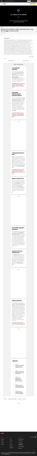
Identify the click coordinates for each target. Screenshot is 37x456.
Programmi (11, 447)
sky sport (2, 439)
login (35, 1)
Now (10, 442)
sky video (2, 442)
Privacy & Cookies (18, 452)
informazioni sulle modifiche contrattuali (26, 452)
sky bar (11, 444)
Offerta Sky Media (21, 446)
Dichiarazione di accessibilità (20, 444)
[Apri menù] (1, 3)
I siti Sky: (2, 437)
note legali (20, 442)
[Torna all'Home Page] (4, 3)
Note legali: (20, 437)
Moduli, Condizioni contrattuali (12, 452)
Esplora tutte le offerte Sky (9, 1)
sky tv (11, 439)
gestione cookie (21, 439)
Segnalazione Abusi (7, 454)
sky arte (2, 444)
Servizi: (11, 437)
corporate (20, 448)
